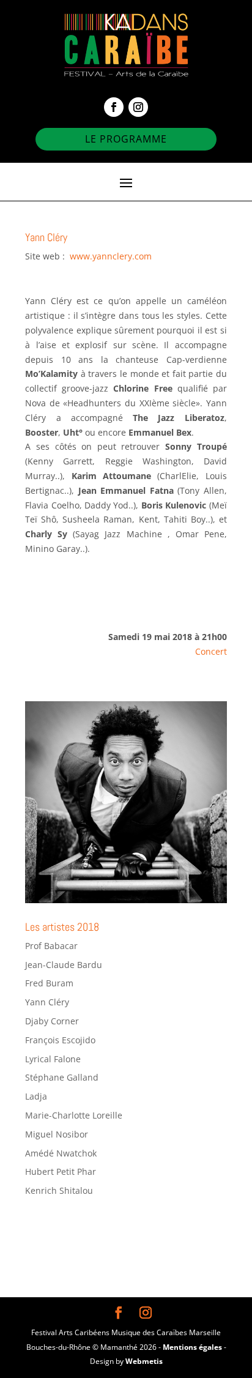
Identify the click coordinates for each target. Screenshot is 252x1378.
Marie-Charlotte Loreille (73, 1115)
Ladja (36, 1096)
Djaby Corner (52, 1021)
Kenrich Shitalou (59, 1190)
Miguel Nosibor (56, 1134)
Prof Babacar (51, 946)
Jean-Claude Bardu (63, 964)
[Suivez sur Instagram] (138, 107)
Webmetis (144, 1361)
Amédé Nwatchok (61, 1153)
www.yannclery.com (109, 256)
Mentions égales (192, 1347)
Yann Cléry (47, 1002)
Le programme (126, 139)
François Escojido (60, 1040)
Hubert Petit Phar (60, 1171)
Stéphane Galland (61, 1077)
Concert (211, 651)
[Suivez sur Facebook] (114, 107)
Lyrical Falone (53, 1059)
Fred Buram (49, 983)
